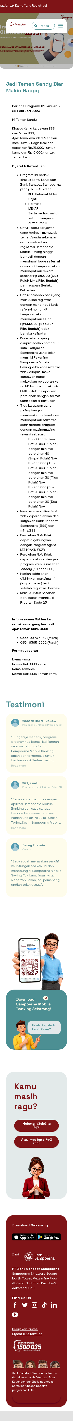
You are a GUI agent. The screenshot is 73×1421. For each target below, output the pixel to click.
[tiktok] (44, 1305)
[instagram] (34, 1305)
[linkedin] (54, 1305)
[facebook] (15, 1305)
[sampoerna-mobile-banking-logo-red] (18, 23)
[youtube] (15, 1314)
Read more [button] (18, 765)
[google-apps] (48, 1235)
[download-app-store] (24, 1235)
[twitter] (25, 1305)
